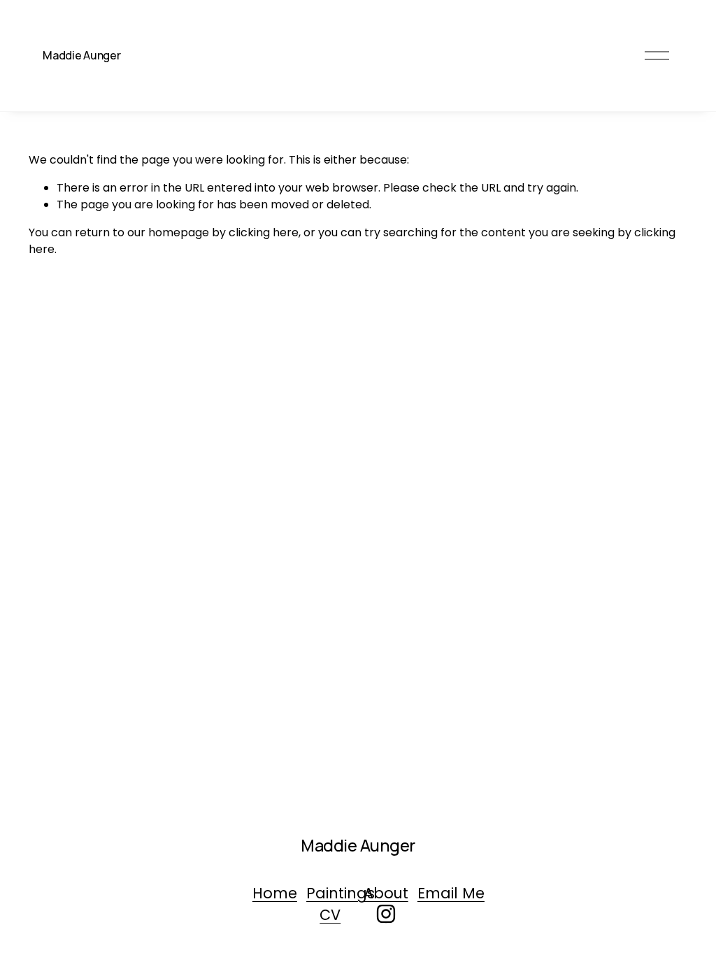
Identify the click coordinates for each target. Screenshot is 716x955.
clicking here (264, 232)
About (386, 893)
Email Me (451, 893)
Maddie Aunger (81, 55)
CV (330, 915)
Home (274, 893)
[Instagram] (386, 914)
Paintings (340, 893)
